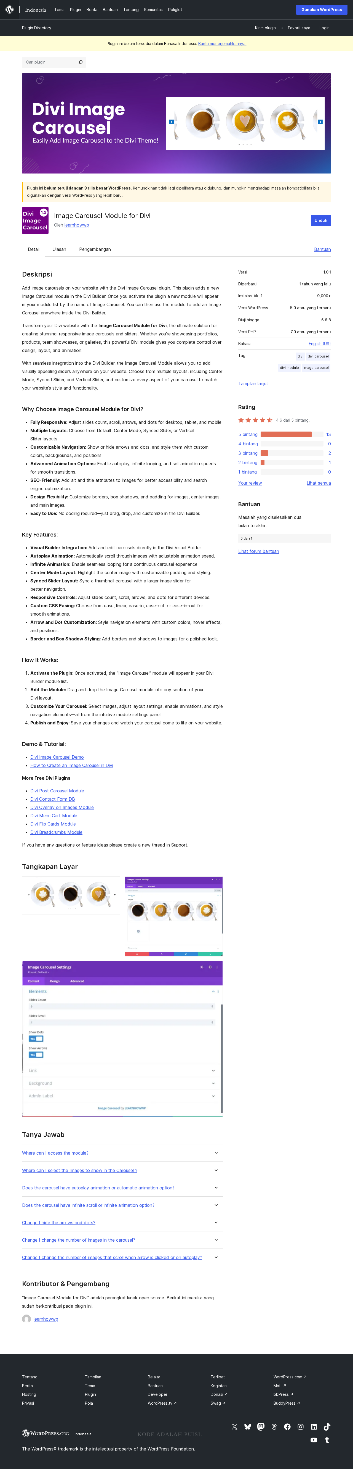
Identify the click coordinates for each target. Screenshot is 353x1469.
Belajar (154, 1377)
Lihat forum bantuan (258, 551)
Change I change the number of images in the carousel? (78, 1240)
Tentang (30, 1377)
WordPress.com (290, 1377)
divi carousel (318, 356)
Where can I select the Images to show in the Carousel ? (79, 1170)
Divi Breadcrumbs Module (56, 832)
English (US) (320, 343)
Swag (218, 1403)
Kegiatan (219, 1385)
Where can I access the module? (55, 1153)
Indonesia (83, 1434)
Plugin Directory (36, 27)
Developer (157, 1394)
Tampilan (93, 1377)
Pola (89, 1403)
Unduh (321, 220)
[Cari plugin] (80, 62)
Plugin (90, 1394)
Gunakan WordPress (321, 9)
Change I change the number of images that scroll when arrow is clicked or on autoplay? (112, 1257)
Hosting (29, 1394)
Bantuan (322, 249)
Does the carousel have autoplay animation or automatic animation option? (98, 1188)
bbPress (283, 1394)
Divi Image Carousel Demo (57, 757)
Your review (250, 483)
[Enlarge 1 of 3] (113, 884)
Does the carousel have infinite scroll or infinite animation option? (88, 1205)
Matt (280, 1385)
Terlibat (218, 1377)
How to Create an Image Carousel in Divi (71, 765)
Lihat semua (319, 483)
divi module (289, 368)
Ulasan (59, 249)
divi (300, 356)
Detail (33, 249)
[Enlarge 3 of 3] (215, 968)
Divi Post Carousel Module (57, 790)
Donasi (219, 1394)
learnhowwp (77, 225)
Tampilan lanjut (253, 383)
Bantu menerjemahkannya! (222, 43)
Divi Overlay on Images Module (62, 807)
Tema (90, 1385)
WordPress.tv (162, 1403)
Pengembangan (95, 249)
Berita (27, 1385)
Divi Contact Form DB (52, 799)
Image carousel (316, 368)
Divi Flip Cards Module (53, 824)
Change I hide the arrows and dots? (58, 1222)
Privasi (28, 1403)
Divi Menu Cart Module (53, 815)
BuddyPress (287, 1403)
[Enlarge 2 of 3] (215, 884)
